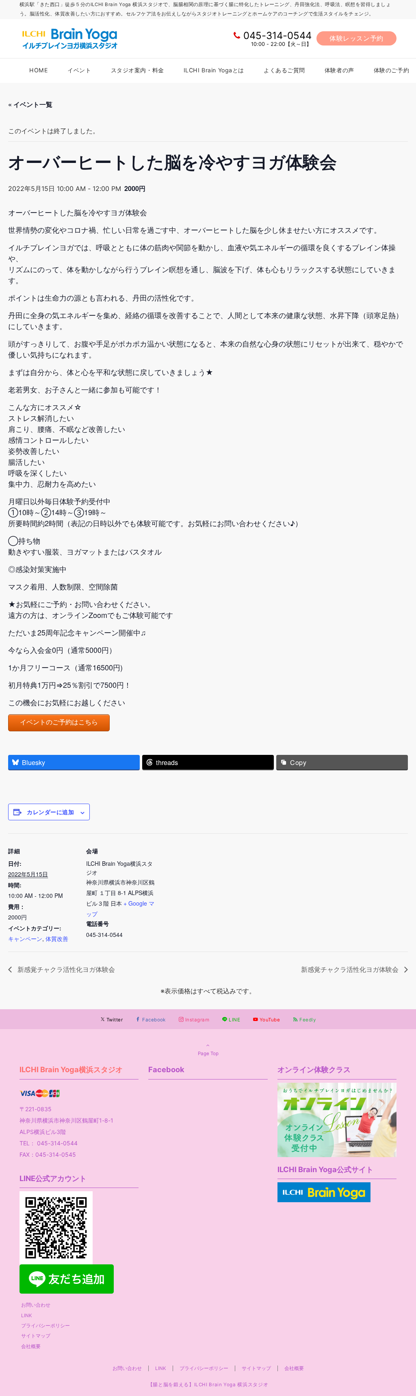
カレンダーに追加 (50, 812)
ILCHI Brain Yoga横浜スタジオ (71, 1069)
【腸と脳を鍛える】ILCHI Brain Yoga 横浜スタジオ (208, 1384)
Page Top (208, 1053)
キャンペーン (25, 938)
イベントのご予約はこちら (59, 722)
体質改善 (57, 938)
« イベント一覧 (30, 104)
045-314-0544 (277, 35)
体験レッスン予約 (356, 38)
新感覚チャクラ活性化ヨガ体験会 (65, 969)
